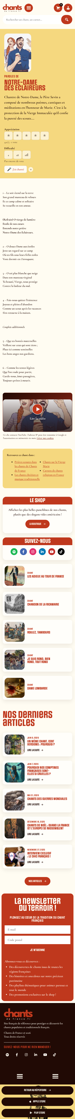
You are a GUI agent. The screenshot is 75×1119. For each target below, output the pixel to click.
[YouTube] (51, 551)
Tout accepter (20, 1098)
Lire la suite (33, 750)
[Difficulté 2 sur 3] (17, 155)
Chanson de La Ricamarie (43, 604)
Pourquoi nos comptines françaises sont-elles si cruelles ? (43, 771)
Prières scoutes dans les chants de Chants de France (26, 466)
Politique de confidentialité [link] (55, 1109)
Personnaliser (20, 1110)
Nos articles (35, 881)
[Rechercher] (66, 19)
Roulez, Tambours (38, 632)
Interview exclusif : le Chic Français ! (39, 855)
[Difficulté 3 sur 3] (26, 155)
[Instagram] (32, 551)
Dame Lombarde (37, 688)
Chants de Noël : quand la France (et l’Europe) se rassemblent (48, 827)
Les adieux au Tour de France (45, 576)
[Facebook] (23, 551)
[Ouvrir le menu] (28, 8)
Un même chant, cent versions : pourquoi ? (41, 743)
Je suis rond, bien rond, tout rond (38, 660)
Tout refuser (54, 1098)
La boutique (35, 524)
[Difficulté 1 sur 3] (8, 155)
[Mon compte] (68, 8)
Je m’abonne (37, 950)
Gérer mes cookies (45, 438)
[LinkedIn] (42, 551)
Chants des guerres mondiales (47, 799)
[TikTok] (61, 551)
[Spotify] (14, 551)
